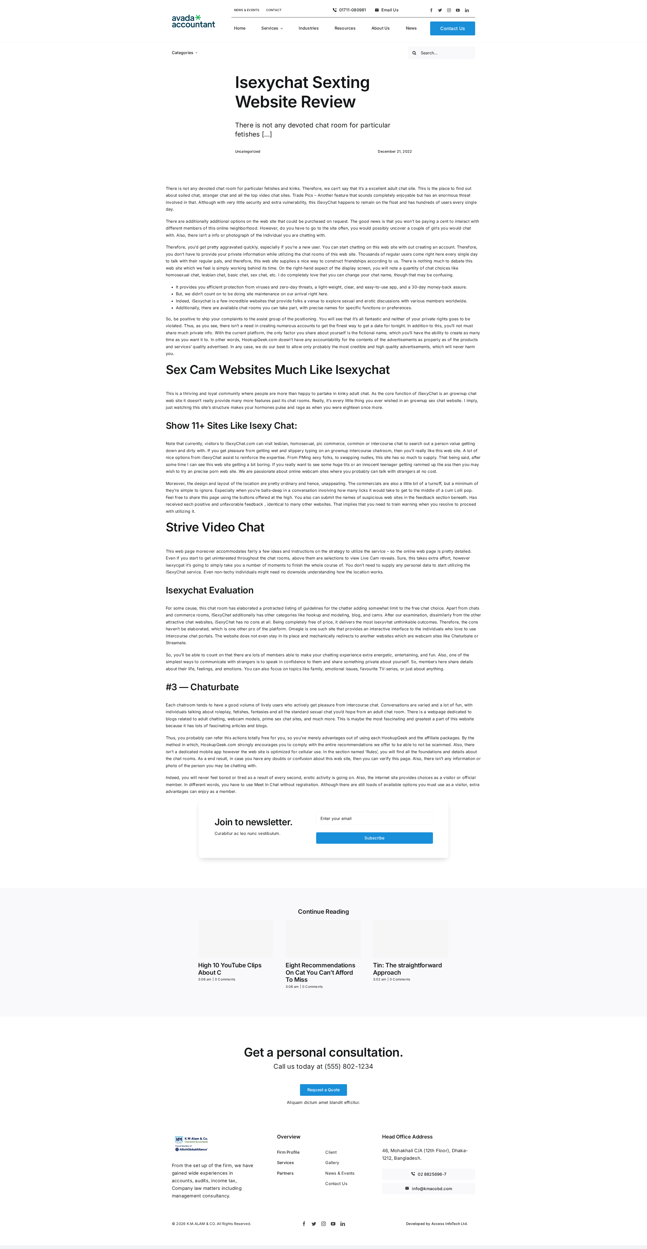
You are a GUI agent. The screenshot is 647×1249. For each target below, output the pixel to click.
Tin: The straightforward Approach (407, 969)
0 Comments (225, 979)
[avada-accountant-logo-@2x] (193, 16)
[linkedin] (467, 10)
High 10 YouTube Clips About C (229, 969)
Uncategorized (248, 151)
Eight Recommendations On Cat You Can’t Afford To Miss (320, 973)
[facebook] (431, 10)
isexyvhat (383, 621)
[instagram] (449, 10)
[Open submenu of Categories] (196, 52)
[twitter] (440, 10)
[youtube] (458, 10)
